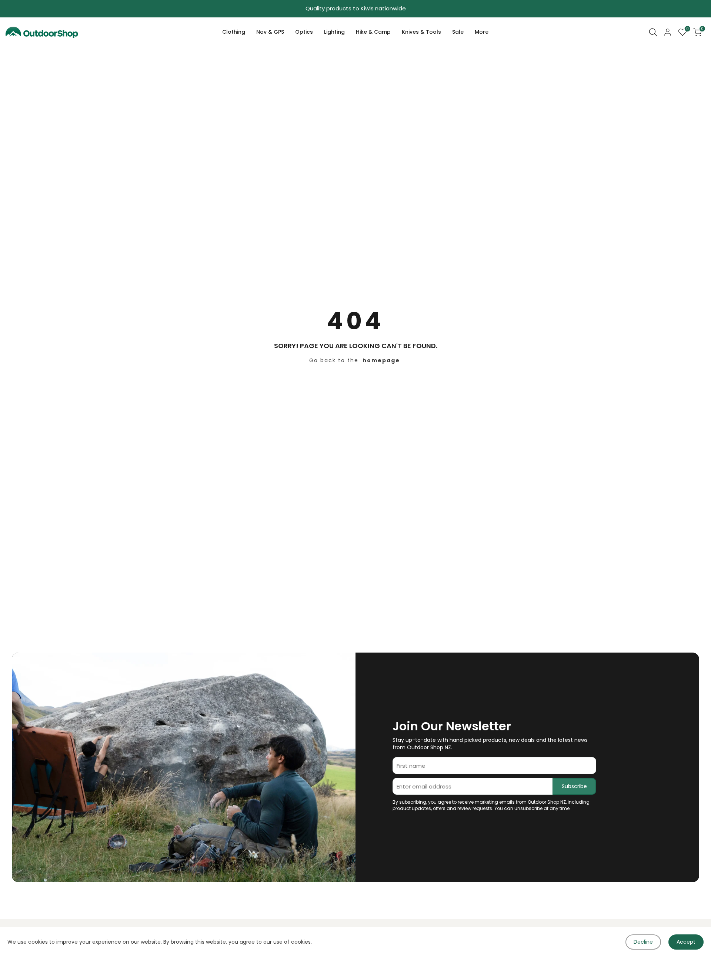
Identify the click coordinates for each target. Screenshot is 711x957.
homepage (381, 360)
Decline (643, 942)
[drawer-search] (653, 32)
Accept (686, 942)
